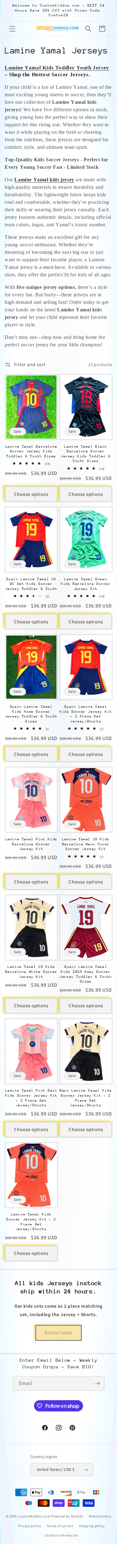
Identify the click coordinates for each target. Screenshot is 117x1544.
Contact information (61, 1535)
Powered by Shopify (67, 1516)
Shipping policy (92, 1526)
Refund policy (100, 1516)
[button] (12, 29)
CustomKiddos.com (34, 1516)
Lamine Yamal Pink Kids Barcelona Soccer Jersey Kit (31, 844)
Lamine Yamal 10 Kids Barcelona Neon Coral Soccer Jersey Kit (86, 844)
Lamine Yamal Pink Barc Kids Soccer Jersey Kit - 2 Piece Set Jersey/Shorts (31, 1098)
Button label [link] (58, 1332)
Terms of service (60, 1526)
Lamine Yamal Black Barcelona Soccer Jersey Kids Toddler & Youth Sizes (86, 454)
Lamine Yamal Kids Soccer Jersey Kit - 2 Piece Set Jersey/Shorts (31, 1221)
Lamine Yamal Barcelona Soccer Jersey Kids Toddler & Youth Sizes (31, 451)
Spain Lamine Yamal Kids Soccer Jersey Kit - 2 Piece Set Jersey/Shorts (86, 714)
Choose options (31, 494)
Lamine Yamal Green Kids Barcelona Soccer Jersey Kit (86, 584)
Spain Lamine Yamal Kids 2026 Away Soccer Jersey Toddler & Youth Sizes (86, 974)
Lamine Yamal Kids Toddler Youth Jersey (57, 68)
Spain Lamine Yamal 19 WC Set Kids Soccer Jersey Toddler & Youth (31, 584)
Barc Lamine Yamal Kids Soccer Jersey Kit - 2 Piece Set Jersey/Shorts (86, 1098)
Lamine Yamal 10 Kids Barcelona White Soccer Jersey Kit (31, 971)
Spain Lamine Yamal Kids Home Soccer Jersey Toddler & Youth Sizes (31, 714)
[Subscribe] (97, 1383)
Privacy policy (29, 1526)
